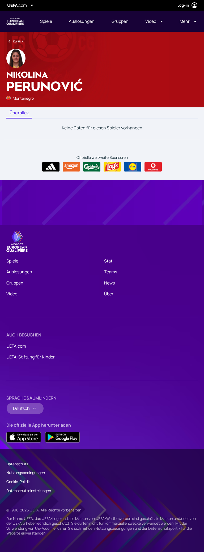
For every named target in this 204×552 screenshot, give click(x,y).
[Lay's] (112, 167)
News (109, 283)
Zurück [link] (18, 41)
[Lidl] (132, 167)
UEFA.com (16, 346)
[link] (46, 21)
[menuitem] (48, 21)
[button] (154, 21)
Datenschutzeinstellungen (28, 490)
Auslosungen (19, 272)
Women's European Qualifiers (15, 21)
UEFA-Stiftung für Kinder (30, 357)
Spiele (12, 261)
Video (11, 294)
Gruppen (14, 283)
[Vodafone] (153, 167)
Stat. (108, 261)
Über (108, 294)
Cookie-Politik (18, 481)
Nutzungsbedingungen (25, 472)
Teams (110, 272)
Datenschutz (17, 463)
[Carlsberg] (91, 167)
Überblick (19, 113)
